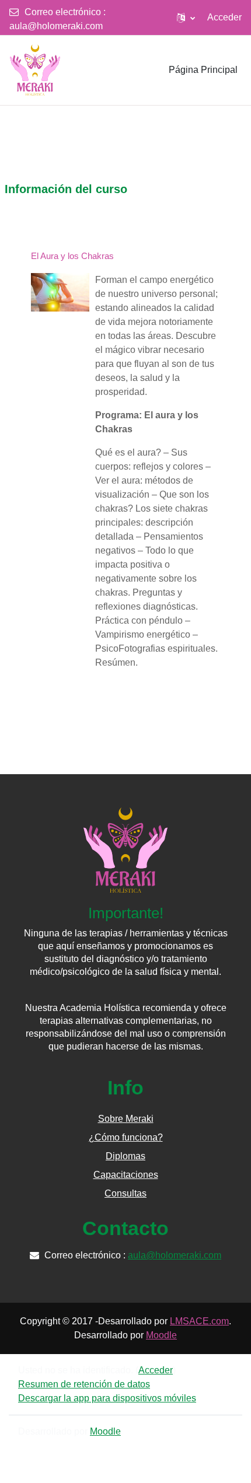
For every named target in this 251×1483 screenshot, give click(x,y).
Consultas (125, 1193)
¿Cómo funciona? (126, 1137)
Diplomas (125, 1156)
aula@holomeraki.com (56, 26)
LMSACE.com (199, 1321)
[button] (186, 17)
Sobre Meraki (126, 1119)
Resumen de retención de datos (84, 1384)
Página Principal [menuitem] (203, 70)
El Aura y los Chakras (72, 256)
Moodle (161, 1335)
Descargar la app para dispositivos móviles (107, 1398)
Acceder (224, 17)
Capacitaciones (125, 1175)
